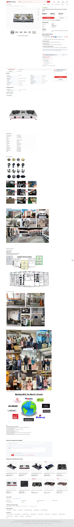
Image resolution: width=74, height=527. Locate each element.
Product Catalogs (18, 498)
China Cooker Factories (10, 514)
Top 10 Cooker (16, 516)
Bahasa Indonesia (61, 521)
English (17, 521)
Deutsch (35, 521)
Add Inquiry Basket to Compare (23, 35)
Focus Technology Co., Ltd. (31, 523)
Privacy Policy (49, 523)
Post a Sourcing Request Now (30, 455)
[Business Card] (66, 73)
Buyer (48, 4)
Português (23, 521)
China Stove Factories (18, 514)
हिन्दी (48, 521)
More (7, 517)
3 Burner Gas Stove (54, 514)
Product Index (51, 520)
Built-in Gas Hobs (24, 500)
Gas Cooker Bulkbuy (28, 516)
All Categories (9, 4)
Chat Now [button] (62, 17)
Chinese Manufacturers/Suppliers (27, 520)
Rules (67, 4)
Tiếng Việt (56, 521)
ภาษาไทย (51, 521)
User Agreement (42, 523)
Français (26, 521)
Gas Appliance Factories (25, 514)
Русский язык (29, 521)
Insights (59, 520)
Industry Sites (42, 520)
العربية (41, 521)
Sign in (67, 2)
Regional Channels (47, 520)
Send (12, 455)
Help (52, 4)
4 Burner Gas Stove (47, 514)
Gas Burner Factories (33, 514)
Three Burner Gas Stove (62, 514)
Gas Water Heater (54, 500)
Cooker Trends (22, 516)
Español (20, 521)
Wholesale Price (38, 520)
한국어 (44, 521)
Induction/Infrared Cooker (40, 500)
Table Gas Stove (8, 500)
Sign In (43, 65)
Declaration (46, 523)
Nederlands (38, 521)
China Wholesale (33, 520)
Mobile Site (55, 520)
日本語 (46, 521)
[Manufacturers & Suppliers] (11, 2)
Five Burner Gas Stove (10, 516)
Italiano (33, 521)
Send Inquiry (48, 17)
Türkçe (53, 521)
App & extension (57, 4)
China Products (20, 520)
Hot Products (16, 520)
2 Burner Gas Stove (40, 514)
